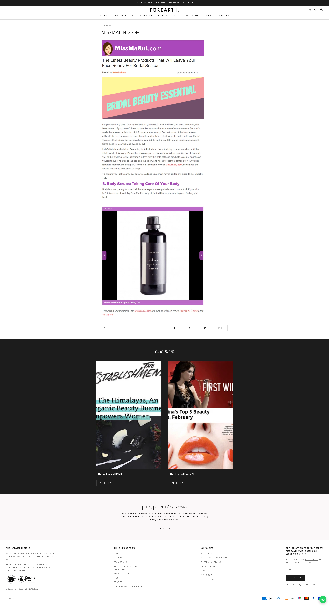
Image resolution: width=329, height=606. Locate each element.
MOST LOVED (120, 15)
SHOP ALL (105, 15)
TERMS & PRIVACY (209, 566)
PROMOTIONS (120, 562)
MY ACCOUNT (208, 575)
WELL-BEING (192, 15)
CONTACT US (207, 579)
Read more (106, 483)
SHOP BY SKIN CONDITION (169, 15)
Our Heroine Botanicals (214, 558)
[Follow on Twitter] (294, 584)
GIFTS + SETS (208, 15)
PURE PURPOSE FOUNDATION (128, 586)
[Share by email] (219, 328)
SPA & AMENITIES (122, 574)
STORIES (118, 582)
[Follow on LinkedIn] (314, 584)
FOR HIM (118, 558)
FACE (133, 15)
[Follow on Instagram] (300, 584)
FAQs (203, 571)
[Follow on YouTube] (307, 584)
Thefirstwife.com (181, 474)
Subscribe (295, 578)
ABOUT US (224, 15)
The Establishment (110, 474)
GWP (116, 554)
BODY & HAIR (146, 15)
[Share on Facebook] (174, 328)
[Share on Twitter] (189, 328)
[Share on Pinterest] (204, 328)
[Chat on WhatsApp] (322, 599)
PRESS (117, 578)
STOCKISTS (206, 554)
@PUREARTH (311, 560)
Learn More (164, 528)
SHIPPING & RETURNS (211, 562)
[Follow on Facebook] (287, 584)
